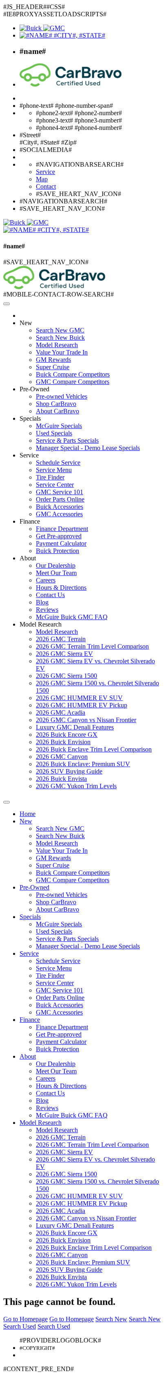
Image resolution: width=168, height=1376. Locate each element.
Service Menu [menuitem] (54, 469)
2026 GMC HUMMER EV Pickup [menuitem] (81, 705)
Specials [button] (30, 418)
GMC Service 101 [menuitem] (59, 491)
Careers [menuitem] (45, 580)
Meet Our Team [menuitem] (56, 572)
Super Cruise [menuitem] (52, 367)
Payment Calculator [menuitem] (61, 543)
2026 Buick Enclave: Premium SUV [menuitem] (83, 763)
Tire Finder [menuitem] (50, 477)
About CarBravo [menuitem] (57, 411)
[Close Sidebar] (6, 802)
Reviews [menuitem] (47, 609)
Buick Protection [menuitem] (57, 550)
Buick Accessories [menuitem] (59, 506)
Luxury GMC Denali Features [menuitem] (75, 727)
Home (27, 813)
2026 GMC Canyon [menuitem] (62, 756)
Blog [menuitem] (42, 602)
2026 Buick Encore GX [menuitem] (66, 734)
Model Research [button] (41, 624)
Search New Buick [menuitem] (60, 337)
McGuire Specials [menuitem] (59, 425)
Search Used (19, 1326)
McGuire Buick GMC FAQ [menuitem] (72, 616)
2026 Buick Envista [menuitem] (61, 778)
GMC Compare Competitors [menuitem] (72, 381)
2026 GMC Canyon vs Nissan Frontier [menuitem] (86, 719)
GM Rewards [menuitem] (53, 359)
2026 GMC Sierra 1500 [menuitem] (66, 675)
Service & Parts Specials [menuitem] (67, 440)
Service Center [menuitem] (55, 484)
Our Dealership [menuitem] (55, 565)
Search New (111, 1319)
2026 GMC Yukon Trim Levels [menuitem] (76, 786)
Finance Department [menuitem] (62, 528)
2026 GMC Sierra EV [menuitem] (64, 653)
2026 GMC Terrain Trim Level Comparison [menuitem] (92, 646)
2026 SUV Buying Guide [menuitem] (69, 771)
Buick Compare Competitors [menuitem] (73, 374)
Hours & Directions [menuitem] (61, 587)
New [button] (26, 322)
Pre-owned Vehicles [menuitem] (61, 396)
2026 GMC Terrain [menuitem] (61, 639)
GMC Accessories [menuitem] (59, 514)
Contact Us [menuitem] (50, 594)
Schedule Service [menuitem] (58, 462)
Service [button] (29, 455)
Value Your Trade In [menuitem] (62, 352)
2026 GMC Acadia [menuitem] (60, 712)
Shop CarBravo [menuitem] (56, 403)
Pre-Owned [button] (34, 389)
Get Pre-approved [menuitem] (59, 536)
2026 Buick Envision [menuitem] (63, 741)
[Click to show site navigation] (6, 304)
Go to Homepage (25, 1319)
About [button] (28, 558)
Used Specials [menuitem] (54, 433)
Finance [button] (30, 521)
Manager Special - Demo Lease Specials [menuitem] (88, 447)
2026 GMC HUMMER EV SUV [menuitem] (79, 697)
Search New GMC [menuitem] (60, 330)
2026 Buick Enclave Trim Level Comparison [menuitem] (94, 749)
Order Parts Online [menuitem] (60, 499)
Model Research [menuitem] (57, 344)
